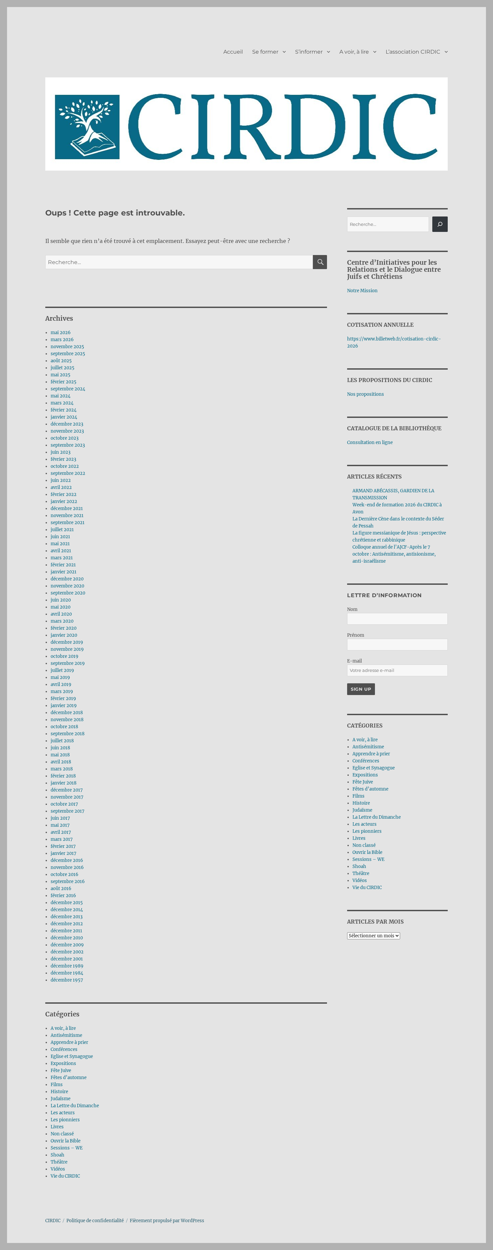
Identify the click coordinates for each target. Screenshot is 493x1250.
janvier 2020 (64, 635)
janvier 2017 (63, 853)
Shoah (57, 1155)
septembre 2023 (68, 445)
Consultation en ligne (370, 442)
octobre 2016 (64, 874)
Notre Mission (362, 291)
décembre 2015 (67, 902)
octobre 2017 (64, 804)
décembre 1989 (67, 966)
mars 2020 (62, 621)
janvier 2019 (64, 705)
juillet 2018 (62, 741)
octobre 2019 (64, 656)
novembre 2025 (67, 347)
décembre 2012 (67, 924)
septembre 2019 (68, 663)
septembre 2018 (68, 734)
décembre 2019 (67, 642)
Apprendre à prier (69, 1042)
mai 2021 (60, 544)
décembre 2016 (67, 860)
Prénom (355, 635)
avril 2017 (61, 832)
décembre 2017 (67, 790)
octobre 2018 (64, 727)
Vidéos (58, 1169)
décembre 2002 (67, 952)
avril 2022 (61, 487)
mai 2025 (60, 375)
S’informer (309, 52)
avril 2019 (61, 684)
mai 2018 (60, 755)
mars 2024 (62, 403)
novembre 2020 (67, 586)
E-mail (354, 661)
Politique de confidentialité (95, 1221)
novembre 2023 (67, 431)
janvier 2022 (64, 501)
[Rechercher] (440, 224)
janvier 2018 (63, 783)
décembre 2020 (67, 579)
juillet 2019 (62, 670)
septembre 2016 (68, 881)
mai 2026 (61, 332)
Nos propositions (365, 394)
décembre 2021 (67, 508)
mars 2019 (62, 691)
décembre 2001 (67, 959)
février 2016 (63, 895)
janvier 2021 (63, 572)
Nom (352, 609)
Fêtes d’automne (69, 1077)
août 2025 (61, 361)
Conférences (64, 1049)
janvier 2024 (64, 417)
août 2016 (61, 888)
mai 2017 (60, 825)
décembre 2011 (66, 931)
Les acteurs (63, 1113)
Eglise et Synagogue (72, 1056)
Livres (57, 1127)
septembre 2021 (68, 522)
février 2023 (63, 459)
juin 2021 (60, 537)
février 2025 (63, 382)
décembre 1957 (67, 980)
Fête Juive (61, 1070)
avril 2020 (61, 614)
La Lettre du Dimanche (75, 1106)
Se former (265, 52)
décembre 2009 (67, 945)
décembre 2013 (67, 917)
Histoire (59, 1092)
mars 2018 (62, 769)
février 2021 (63, 565)
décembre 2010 (67, 938)
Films (57, 1084)
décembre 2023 (67, 424)
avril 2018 (61, 762)
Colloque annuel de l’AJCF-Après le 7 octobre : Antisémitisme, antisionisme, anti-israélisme (394, 554)
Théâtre (59, 1162)
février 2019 (63, 698)
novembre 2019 (67, 649)
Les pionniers (65, 1120)
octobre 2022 (65, 466)
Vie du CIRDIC (65, 1176)
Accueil (233, 52)
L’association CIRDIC (413, 52)
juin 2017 (60, 818)
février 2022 (63, 494)
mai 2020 (60, 607)
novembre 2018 (67, 720)
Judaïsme (60, 1099)
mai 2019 (60, 677)
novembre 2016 (67, 867)
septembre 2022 (68, 473)
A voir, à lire (354, 52)
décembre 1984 (67, 973)
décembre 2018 (67, 712)
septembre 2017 (68, 811)
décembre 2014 (67, 910)
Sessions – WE (67, 1148)
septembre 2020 (68, 593)
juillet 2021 (62, 530)
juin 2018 (60, 748)
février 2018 (63, 776)
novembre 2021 (67, 515)
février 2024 (63, 410)
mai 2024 (60, 396)
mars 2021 (62, 558)
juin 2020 (61, 600)
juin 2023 (60, 452)
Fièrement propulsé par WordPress (167, 1221)
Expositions (63, 1063)
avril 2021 (61, 551)
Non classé (62, 1134)
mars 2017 (62, 839)
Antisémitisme (66, 1035)
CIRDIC (52, 1221)
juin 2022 (61, 480)
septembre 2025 (68, 354)
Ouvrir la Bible (65, 1141)
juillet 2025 (62, 368)
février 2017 (63, 846)
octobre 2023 (64, 438)
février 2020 (63, 628)
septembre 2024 (68, 389)
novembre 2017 (67, 797)
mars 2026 (62, 339)
